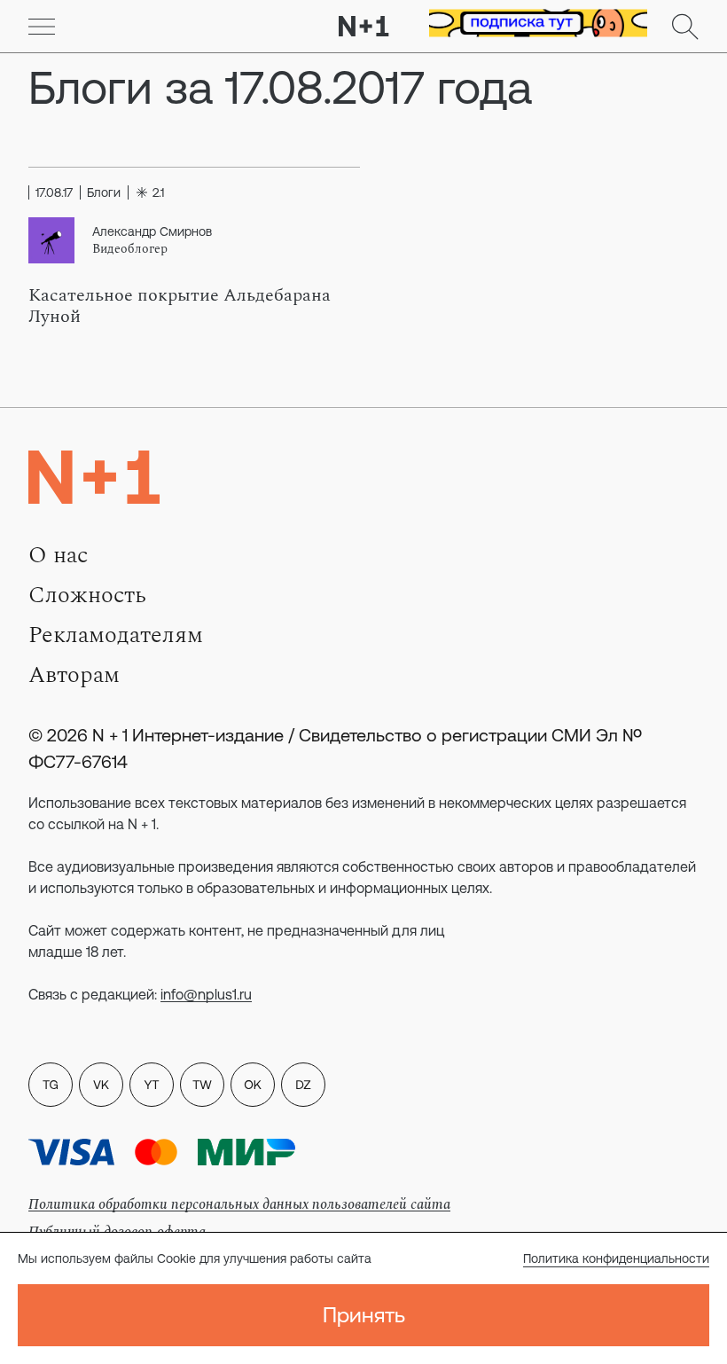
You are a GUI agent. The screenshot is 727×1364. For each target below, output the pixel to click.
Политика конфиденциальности (616, 1258)
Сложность (87, 595)
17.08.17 (54, 192)
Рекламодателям (115, 635)
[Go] (41, 26)
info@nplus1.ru (206, 994)
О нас (58, 555)
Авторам (74, 675)
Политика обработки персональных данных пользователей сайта (239, 1204)
